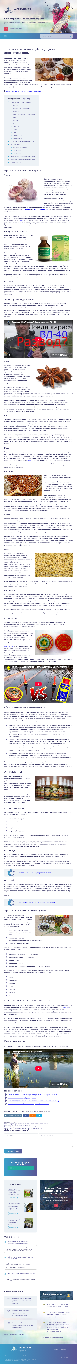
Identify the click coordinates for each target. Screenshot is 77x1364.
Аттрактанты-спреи (20, 147)
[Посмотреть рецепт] (56, 1205)
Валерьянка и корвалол (21, 108)
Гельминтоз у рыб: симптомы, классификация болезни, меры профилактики (58, 1314)
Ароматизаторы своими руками (23, 156)
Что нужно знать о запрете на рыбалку (22, 1274)
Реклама (63, 1349)
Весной (66, 1007)
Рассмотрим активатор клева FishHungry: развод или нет (14, 1191)
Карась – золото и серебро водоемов (22, 1098)
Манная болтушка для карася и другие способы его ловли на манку (33, 1101)
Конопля (16, 126)
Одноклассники (64, 1357)
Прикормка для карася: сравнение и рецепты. (23, 91)
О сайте (56, 1349)
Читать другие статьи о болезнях (53, 1337)
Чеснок (15, 105)
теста (27, 210)
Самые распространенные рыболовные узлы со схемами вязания (22, 1301)
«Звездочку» (9, 646)
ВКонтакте (61, 1357)
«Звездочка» (17, 138)
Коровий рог (18, 135)
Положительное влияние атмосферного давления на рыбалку (14, 1206)
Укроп (15, 129)
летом (29, 460)
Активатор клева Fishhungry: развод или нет (34, 873)
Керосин (16, 111)
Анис (14, 117)
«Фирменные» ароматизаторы (22, 141)
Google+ (67, 1357)
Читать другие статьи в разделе (14, 1334)
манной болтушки (41, 210)
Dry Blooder (17, 153)
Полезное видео (17, 163)
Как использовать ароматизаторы (23, 160)
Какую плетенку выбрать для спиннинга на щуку (14, 1221)
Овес (15, 132)
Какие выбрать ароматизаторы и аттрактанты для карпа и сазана (32, 1095)
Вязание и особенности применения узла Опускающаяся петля (20, 1313)
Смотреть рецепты (16, 28)
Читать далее (12, 1197)
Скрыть (25, 98)
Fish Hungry (17, 150)
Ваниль (15, 120)
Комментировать (13, 1151)
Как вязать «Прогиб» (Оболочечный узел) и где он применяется (22, 1325)
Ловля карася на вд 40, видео (24, 114)
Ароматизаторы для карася (21, 102)
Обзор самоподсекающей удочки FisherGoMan (20, 1258)
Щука (12, 1168)
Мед (14, 123)
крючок (21, 220)
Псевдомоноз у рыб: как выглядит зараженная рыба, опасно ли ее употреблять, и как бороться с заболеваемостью (58, 1327)
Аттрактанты (15, 144)
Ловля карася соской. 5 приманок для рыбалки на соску (29, 1104)
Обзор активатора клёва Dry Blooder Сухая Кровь (36, 902)
